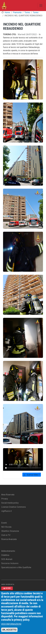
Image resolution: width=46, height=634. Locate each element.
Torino (27, 12)
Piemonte (17, 12)
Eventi (4, 523)
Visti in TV (5, 535)
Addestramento (8, 551)
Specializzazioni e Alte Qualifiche (16, 567)
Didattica (5, 555)
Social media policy (10, 503)
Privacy (4, 499)
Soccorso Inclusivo (9, 563)
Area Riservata (7, 494)
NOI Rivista (6, 527)
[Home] (4, 5)
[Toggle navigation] (40, 5)
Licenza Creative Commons (13, 507)
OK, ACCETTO (9, 630)
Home (7, 12)
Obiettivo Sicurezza (10, 531)
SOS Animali (6, 559)
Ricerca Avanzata (9, 539)
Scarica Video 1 (33, 474)
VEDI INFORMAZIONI (11, 624)
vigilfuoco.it (6, 511)
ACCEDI (8, 588)
